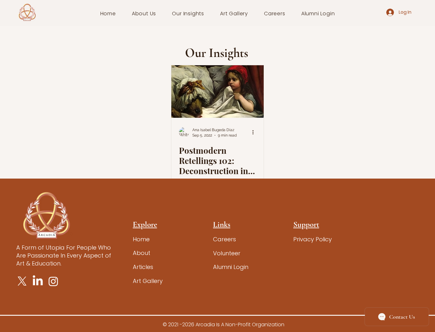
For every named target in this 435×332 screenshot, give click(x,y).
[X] (22, 281)
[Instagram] (53, 281)
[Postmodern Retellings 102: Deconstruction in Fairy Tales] (217, 91)
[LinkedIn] (38, 281)
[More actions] (255, 132)
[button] (144, 13)
